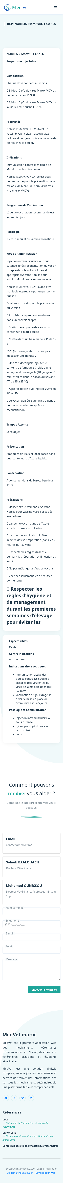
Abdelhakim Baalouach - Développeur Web (31, 1172)
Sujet (9, 946)
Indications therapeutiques (27, 666)
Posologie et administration (28, 710)
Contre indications (21, 654)
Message (11, 959)
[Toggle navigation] (55, 7)
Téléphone (12, 920)
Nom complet (14, 907)
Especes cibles (18, 641)
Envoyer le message (44, 989)
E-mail (9, 933)
